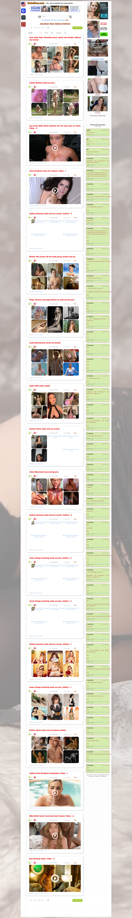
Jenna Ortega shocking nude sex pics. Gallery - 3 (50, 558)
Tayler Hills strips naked (39, 386)
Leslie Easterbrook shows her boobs (45, 343)
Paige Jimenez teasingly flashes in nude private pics (51, 300)
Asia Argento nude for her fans (100, 154)
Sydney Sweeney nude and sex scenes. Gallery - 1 (50, 644)
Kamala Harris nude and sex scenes (44, 429)
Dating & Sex (77, 27)
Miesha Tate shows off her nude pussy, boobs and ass (52, 257)
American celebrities (38, 74)
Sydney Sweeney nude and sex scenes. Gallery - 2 (50, 515)
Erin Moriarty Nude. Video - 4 (42, 859)
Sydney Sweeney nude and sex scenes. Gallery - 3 (50, 213)
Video (45, 205)
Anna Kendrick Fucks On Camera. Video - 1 (47, 171)
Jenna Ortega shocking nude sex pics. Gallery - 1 (50, 687)
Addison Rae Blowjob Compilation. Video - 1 (48, 773)
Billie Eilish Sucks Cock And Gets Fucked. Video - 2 (51, 816)
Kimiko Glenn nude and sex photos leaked (47, 730)
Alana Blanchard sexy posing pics (43, 472)
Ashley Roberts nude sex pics (42, 83)
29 (48, 27)
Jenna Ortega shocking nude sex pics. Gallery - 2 (50, 601)
